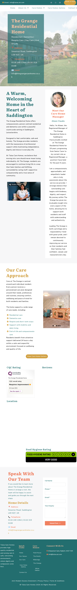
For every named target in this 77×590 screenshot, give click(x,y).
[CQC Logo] (14, 375)
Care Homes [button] (37, 8)
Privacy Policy (43, 581)
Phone (48, 489)
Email (47, 497)
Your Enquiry (49, 506)
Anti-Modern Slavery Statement (24, 581)
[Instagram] (55, 2)
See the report (14, 391)
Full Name (48, 481)
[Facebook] (51, 2)
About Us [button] (22, 8)
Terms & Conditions (57, 581)
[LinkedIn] (60, 2)
